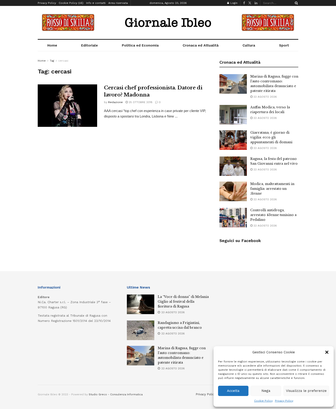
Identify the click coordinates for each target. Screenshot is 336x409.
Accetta (233, 391)
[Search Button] (296, 3)
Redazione (115, 102)
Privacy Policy (284, 400)
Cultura (249, 45)
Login (233, 3)
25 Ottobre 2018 (140, 102)
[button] (327, 352)
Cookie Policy (263, 400)
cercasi (63, 60)
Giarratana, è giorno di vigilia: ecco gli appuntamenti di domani (271, 137)
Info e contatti (96, 3)
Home (52, 45)
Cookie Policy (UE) (71, 3)
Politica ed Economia (140, 45)
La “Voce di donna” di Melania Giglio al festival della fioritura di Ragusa (183, 301)
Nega (265, 391)
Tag (52, 60)
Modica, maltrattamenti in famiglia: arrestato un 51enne (272, 188)
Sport (284, 45)
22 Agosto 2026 (265, 96)
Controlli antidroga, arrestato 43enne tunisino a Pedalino (273, 215)
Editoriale (89, 45)
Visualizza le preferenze (306, 391)
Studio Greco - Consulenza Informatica (116, 394)
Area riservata (118, 3)
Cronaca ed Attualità (201, 45)
